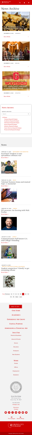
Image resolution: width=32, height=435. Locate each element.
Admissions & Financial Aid (16, 328)
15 (13, 297)
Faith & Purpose (16, 324)
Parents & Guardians (16, 335)
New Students (16, 354)
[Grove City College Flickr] (23, 412)
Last (21, 297)
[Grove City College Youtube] (16, 412)
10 (20, 294)
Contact (16, 409)
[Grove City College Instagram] (12, 412)
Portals (16, 363)
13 (28, 294)
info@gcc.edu (16, 404)
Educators (16, 347)
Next (17, 297)
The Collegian (11, 418)
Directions (16, 407)
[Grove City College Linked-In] (26, 412)
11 (23, 294)
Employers (16, 350)
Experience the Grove (16, 319)
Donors (16, 343)
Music (14, 180)
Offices (16, 367)
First (3, 294)
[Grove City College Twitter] (9, 412)
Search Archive (6, 111)
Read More (4, 157)
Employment (16, 371)
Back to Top (15, 306)
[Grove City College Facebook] (6, 412)
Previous (7, 294)
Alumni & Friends (16, 339)
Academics (16, 315)
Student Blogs (20, 418)
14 (10, 297)
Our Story (16, 310)
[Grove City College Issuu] (19, 412)
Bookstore (16, 375)
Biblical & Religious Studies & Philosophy (13, 266)
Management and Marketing (20, 151)
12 (25, 294)
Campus (15, 208)
